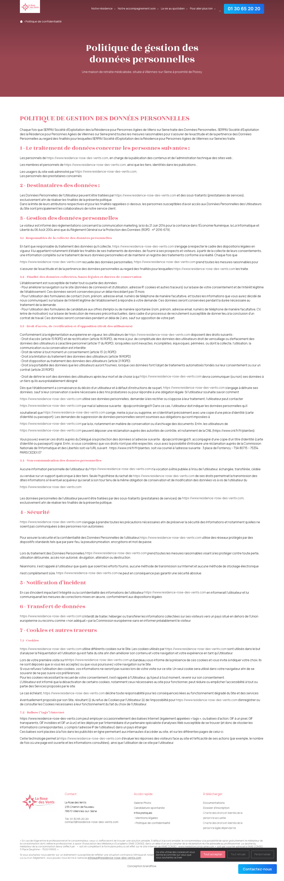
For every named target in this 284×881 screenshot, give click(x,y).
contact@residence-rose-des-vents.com (91, 822)
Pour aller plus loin (201, 8)
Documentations (214, 803)
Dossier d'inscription (216, 808)
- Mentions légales (146, 818)
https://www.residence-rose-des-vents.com (77, 158)
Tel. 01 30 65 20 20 (77, 818)
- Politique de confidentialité (152, 823)
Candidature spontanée (149, 808)
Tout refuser (238, 854)
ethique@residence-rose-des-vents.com (114, 857)
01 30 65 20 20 (244, 8)
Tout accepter (212, 854)
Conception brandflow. (142, 866)
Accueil (21, 21)
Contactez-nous (257, 869)
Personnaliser (262, 854)
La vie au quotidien (173, 8)
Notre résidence (102, 8)
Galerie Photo (142, 803)
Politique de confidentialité (44, 21)
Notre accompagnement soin (137, 8)
